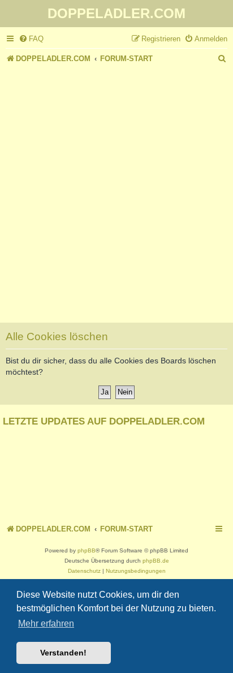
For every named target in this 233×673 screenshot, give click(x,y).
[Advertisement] (116, 188)
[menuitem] (31, 39)
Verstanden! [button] (63, 652)
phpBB (86, 550)
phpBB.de (156, 561)
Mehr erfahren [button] (46, 623)
